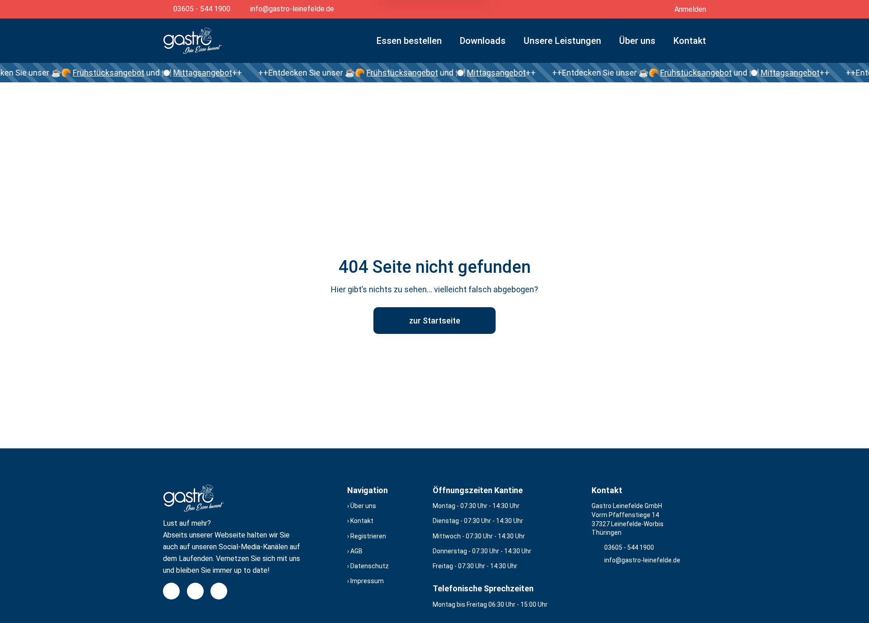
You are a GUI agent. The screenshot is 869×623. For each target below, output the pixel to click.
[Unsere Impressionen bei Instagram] (195, 591)
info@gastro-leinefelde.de (642, 560)
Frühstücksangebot (93, 72)
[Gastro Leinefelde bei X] (218, 591)
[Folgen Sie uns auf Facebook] (171, 591)
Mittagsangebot (187, 72)
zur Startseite (434, 320)
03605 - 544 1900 (629, 547)
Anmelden (690, 9)
